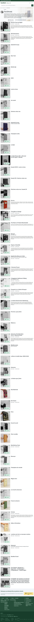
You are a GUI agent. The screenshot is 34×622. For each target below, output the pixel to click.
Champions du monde (16, 467)
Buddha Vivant (14, 556)
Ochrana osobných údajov (12, 619)
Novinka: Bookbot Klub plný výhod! (6, 0)
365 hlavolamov (15, 33)
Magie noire (14, 478)
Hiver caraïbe (14, 434)
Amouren (13, 367)
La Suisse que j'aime (16, 378)
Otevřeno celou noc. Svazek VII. (19, 189)
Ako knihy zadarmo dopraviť (6, 603)
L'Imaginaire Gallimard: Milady (19, 278)
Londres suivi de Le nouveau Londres (20, 534)
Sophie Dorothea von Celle (18, 256)
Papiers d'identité (15, 245)
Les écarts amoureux (16, 489)
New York (13, 55)
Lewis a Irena (14, 89)
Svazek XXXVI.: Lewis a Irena (18, 167)
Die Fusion (13, 400)
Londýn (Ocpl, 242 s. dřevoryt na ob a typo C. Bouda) (18, 156)
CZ (20, 619)
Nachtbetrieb (14, 389)
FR (30, 619)
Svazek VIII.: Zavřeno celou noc (19, 178)
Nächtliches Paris (15, 445)
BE (31, 619)
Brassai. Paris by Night (16, 22)
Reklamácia (12, 599)
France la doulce (15, 501)
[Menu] (32, 3)
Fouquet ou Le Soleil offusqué (18, 289)
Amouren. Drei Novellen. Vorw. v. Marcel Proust (17, 334)
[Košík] (31, 3)
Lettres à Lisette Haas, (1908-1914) (20, 356)
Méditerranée (14, 345)
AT (21, 619)
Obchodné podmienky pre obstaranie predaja (7, 619)
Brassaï (13, 233)
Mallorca (13, 323)
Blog (15, 599)
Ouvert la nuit (14, 423)
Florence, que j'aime (16, 311)
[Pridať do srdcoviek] (9, 22)
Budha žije (13, 67)
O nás (15, 601)
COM (24, 619)
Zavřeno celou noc (15, 111)
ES (26, 619)
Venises (13, 512)
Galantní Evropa (15, 44)
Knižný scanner (6, 609)
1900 (12, 78)
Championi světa (15, 133)
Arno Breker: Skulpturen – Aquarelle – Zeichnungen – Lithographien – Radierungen (18, 569)
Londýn (13, 144)
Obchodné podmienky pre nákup (3, 619)
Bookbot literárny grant (18, 604)
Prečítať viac (12, 250)
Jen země (13, 100)
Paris (12, 412)
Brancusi (13, 456)
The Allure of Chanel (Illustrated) (19, 222)
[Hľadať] (32, 5)
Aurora (12, 200)
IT (27, 619)
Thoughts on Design (16, 211)
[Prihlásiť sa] (29, 3)
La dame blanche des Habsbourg (19, 300)
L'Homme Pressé (15, 267)
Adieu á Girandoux (15, 523)
